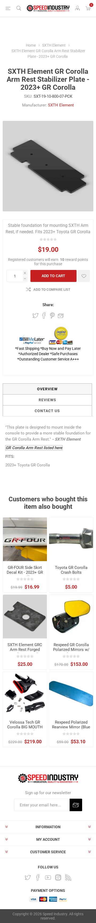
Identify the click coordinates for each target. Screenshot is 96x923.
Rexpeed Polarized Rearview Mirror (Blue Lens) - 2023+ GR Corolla (71, 729)
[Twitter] (27, 877)
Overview (47, 389)
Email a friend (61, 315)
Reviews (47, 400)
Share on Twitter (35, 315)
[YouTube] (48, 877)
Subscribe (76, 805)
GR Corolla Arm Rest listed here (34, 447)
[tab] (47, 389)
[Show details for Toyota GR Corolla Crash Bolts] (71, 539)
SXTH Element (61, 105)
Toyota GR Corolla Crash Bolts (71, 570)
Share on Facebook (44, 315)
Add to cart (53, 276)
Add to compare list (51, 290)
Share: (48, 304)
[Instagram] (58, 877)
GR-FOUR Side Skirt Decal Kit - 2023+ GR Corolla (25, 572)
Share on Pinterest (52, 315)
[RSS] (68, 877)
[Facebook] (38, 877)
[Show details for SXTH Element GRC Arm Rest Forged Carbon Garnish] (25, 617)
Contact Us (47, 411)
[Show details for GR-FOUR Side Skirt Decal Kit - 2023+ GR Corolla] (25, 539)
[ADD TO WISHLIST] (84, 276)
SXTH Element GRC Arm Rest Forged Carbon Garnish (24, 649)
